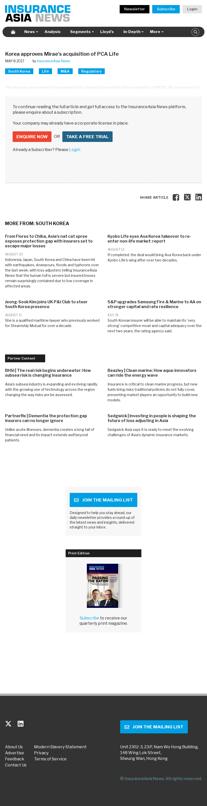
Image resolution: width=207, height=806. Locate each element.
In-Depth (131, 31)
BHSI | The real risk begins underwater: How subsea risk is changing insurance (48, 373)
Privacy (41, 753)
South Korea (19, 71)
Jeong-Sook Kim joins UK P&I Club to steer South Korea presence (46, 304)
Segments (80, 31)
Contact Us (16, 765)
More (155, 31)
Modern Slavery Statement (60, 747)
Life (45, 71)
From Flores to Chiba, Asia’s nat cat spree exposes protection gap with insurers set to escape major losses (49, 241)
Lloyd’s (107, 31)
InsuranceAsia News (53, 61)
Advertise (14, 753)
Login (192, 9)
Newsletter (134, 9)
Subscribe (166, 9)
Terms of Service (50, 759)
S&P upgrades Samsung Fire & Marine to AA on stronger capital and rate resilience (154, 304)
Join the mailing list (107, 499)
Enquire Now (32, 136)
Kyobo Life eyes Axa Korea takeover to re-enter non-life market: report (149, 239)
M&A (65, 71)
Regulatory (91, 71)
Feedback (14, 759)
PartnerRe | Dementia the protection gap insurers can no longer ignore (46, 418)
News (29, 31)
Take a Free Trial (87, 136)
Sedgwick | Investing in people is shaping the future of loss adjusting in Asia (152, 418)
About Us (14, 747)
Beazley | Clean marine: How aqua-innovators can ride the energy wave (152, 373)
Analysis (52, 31)
